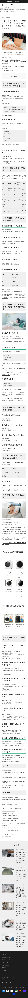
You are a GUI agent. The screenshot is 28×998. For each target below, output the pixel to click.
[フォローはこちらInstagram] (6, 983)
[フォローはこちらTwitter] (2, 983)
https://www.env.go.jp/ (7, 806)
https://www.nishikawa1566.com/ (10, 815)
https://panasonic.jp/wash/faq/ (9, 820)
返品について (5, 962)
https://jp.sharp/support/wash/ (9, 832)
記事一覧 (7, 8)
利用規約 (4, 967)
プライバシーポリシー (7, 960)
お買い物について (6, 965)
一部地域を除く (17, 1)
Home (1, 8)
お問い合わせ (5, 955)
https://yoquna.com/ (6, 836)
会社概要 (4, 970)
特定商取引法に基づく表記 (8, 957)
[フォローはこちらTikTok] (10, 983)
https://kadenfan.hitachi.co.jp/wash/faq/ (11, 827)
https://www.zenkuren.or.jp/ (8, 810)
